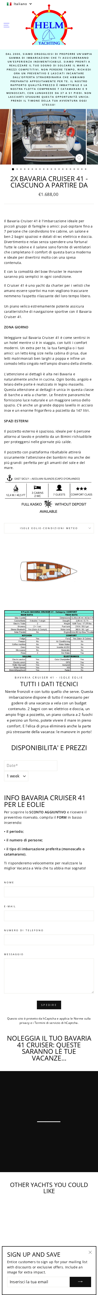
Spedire (49, 1005)
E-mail (10, 906)
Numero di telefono (24, 930)
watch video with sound (38, 1166)
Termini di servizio (47, 1023)
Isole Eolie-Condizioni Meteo (49, 528)
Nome (9, 882)
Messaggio (14, 954)
